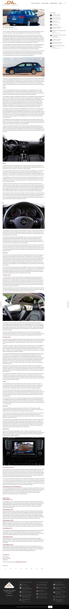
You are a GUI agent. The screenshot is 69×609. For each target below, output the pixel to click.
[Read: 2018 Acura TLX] (51, 22)
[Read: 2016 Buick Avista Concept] (51, 43)
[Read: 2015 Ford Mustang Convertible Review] (54, 600)
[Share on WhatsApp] (15, 568)
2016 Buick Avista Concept (57, 42)
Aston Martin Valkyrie (56, 14)
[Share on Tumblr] (31, 568)
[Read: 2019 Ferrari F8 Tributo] (51, 18)
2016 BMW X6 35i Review (57, 27)
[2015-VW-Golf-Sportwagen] (24, 17)
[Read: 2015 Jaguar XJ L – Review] (54, 597)
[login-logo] (10, 3)
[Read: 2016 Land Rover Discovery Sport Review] (51, 46)
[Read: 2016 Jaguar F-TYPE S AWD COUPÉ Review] (51, 31)
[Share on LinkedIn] (26, 568)
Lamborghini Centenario (56, 39)
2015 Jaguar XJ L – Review (60, 596)
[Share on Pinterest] (21, 568)
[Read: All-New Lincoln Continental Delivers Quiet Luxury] (21, 595)
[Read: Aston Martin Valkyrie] (51, 15)
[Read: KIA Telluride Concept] (37, 597)
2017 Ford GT (54, 24)
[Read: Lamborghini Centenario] (51, 40)
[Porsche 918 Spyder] (1, 305)
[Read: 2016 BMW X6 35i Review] (51, 28)
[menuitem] (35, 3)
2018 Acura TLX (55, 21)
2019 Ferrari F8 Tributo (43, 587)
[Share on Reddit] (36, 568)
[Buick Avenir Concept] (68, 305)
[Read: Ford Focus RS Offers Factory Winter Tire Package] (51, 35)
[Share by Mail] (41, 568)
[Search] (65, 3)
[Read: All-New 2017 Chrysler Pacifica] (21, 600)
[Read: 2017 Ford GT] (51, 25)
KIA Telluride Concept (43, 596)
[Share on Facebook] (5, 568)
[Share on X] (10, 568)
